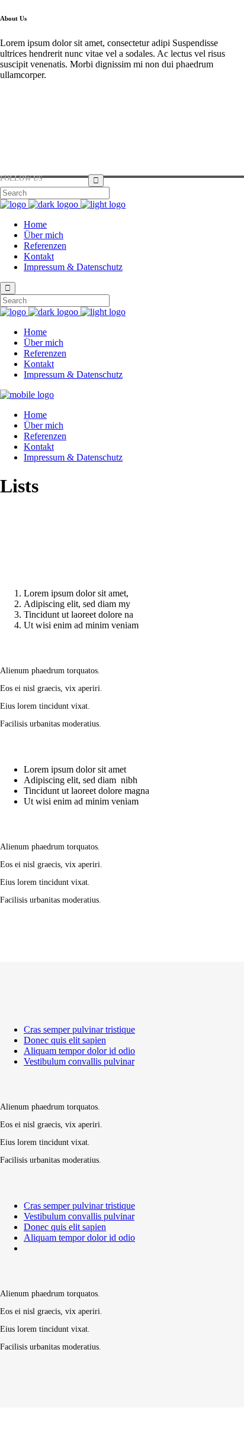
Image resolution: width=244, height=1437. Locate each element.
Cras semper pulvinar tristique (79, 1029)
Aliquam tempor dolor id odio (79, 1051)
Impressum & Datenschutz (49, 1422)
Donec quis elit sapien (65, 1040)
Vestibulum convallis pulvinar (79, 1061)
